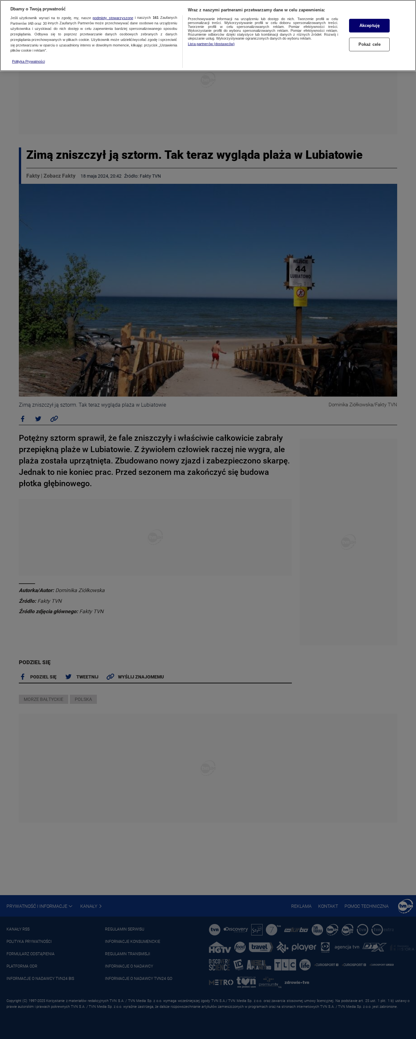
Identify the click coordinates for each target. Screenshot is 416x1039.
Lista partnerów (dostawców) (211, 44)
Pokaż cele (369, 44)
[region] (208, 35)
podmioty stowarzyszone (113, 18)
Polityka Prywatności (28, 61)
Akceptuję (369, 25)
